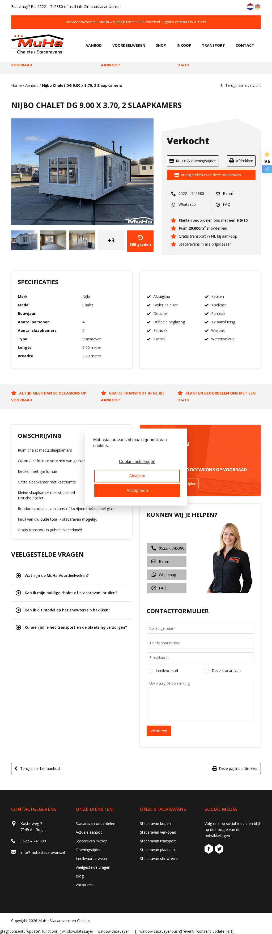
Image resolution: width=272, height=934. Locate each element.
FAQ (226, 204)
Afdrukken (244, 160)
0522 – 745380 (50, 6)
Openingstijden (88, 849)
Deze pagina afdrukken (238, 768)
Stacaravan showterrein (160, 858)
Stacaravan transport (158, 840)
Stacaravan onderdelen (95, 823)
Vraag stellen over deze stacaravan (211, 174)
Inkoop (184, 45)
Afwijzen (137, 476)
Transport (213, 45)
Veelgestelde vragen (93, 867)
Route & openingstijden (196, 160)
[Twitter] (219, 849)
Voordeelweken (128, 45)
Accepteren (137, 490)
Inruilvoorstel (167, 670)
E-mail (227, 193)
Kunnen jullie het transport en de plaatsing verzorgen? (76, 627)
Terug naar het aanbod (40, 768)
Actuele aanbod (89, 832)
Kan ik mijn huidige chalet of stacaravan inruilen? (71, 592)
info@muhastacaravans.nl (99, 6)
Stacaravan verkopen (158, 832)
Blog (80, 876)
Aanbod (94, 45)
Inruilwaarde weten (92, 858)
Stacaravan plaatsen (157, 849)
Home (16, 85)
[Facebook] (209, 849)
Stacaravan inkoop (92, 840)
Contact (245, 45)
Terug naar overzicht (243, 85)
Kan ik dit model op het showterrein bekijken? (67, 609)
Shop (161, 45)
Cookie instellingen (137, 461)
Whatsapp (186, 204)
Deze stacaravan (226, 670)
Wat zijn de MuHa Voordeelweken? (57, 575)
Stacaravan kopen (155, 823)
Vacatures (84, 884)
